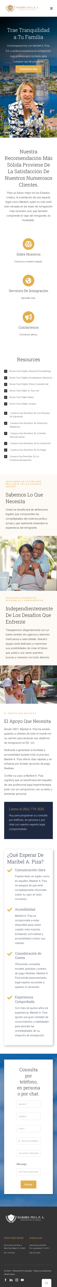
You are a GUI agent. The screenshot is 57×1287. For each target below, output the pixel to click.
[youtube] (22, 1280)
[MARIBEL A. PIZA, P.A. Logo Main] (22, 4)
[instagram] (16, 1280)
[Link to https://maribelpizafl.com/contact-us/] (28, 317)
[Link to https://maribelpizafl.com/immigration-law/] (28, 280)
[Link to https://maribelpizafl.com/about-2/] (28, 244)
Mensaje (22, 1164)
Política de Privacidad (22, 1271)
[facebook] (5, 1280)
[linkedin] (11, 1280)
